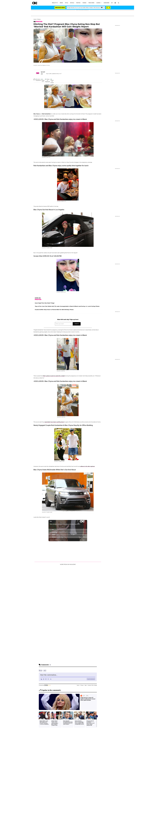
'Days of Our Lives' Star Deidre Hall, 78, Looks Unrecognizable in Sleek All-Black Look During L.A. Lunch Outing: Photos (67, 306)
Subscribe (106, 2)
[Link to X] (118, 2)
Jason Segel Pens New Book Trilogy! (44, 303)
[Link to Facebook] (112, 2)
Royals (72, 2)
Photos (39, 19)
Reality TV (55, 2)
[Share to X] (42, 79)
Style (66, 2)
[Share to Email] (52, 79)
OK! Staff (43, 72)
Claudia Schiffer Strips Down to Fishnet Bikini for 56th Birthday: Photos (54, 309)
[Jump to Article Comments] (34, 79)
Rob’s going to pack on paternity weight (54, 375)
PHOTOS (78, 2)
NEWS (61, 2)
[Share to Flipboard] (47, 79)
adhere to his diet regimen (87, 466)
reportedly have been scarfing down (54, 422)
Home (35, 19)
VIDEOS (84, 2)
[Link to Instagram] (115, 2)
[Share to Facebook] (38, 79)
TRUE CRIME (91, 2)
